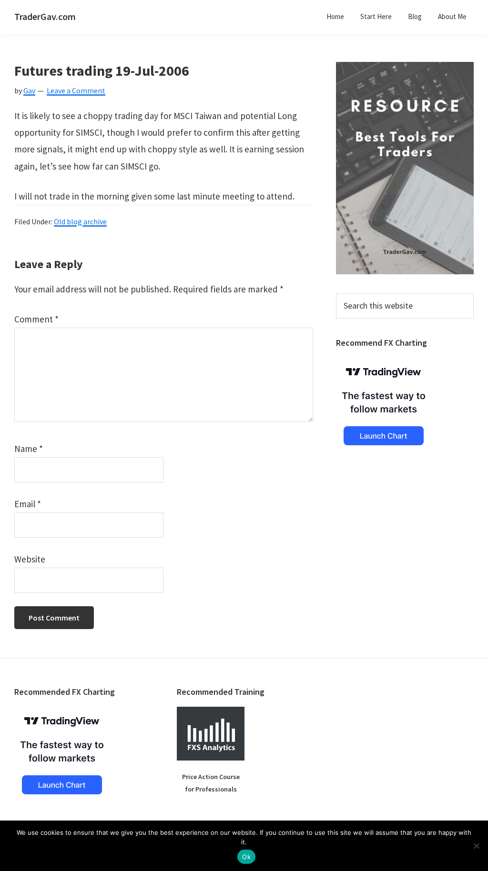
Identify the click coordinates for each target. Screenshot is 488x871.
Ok (246, 857)
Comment (36, 319)
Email (27, 504)
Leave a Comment (76, 90)
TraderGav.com (45, 16)
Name (28, 448)
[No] (476, 846)
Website (29, 559)
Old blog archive (80, 221)
